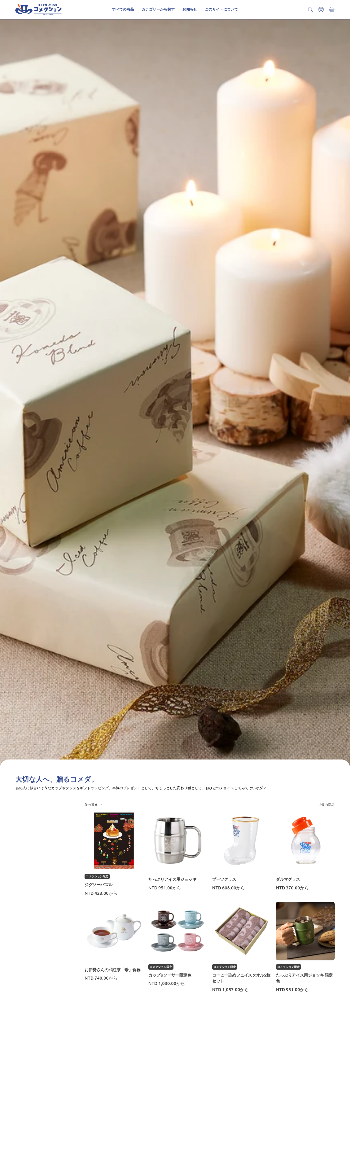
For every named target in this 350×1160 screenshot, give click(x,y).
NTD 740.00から (101, 978)
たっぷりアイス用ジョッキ (172, 879)
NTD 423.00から (101, 893)
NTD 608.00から (228, 888)
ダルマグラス (288, 879)
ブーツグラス (224, 879)
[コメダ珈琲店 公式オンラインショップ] (38, 9)
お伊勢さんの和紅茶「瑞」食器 (112, 969)
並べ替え (91, 804)
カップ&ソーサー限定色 (169, 975)
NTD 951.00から (164, 888)
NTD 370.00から (292, 888)
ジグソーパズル (98, 884)
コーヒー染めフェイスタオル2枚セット (241, 978)
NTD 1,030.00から (166, 983)
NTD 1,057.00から (230, 989)
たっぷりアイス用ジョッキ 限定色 (304, 978)
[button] (221, 9)
